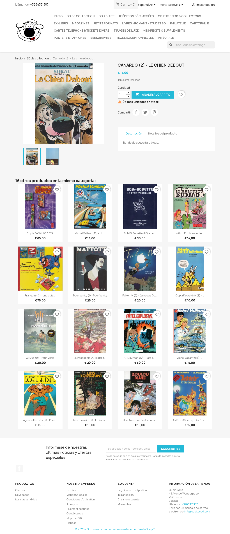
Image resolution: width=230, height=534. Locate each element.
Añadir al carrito (152, 94)
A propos (72, 504)
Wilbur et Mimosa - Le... (190, 233)
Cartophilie (199, 23)
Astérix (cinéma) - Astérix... (190, 420)
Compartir (136, 112)
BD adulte (107, 16)
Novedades (22, 494)
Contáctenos (74, 513)
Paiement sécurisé (77, 508)
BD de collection (81, 16)
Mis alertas (124, 504)
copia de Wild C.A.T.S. (40, 233)
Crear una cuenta (128, 499)
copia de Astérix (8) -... (190, 295)
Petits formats (105, 23)
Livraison (71, 490)
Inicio (58, 16)
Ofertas (20, 490)
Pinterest (154, 112)
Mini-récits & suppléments (164, 30)
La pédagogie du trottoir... (90, 357)
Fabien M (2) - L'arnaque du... (139, 295)
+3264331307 (39, 4)
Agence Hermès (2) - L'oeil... (40, 420)
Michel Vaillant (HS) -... (189, 357)
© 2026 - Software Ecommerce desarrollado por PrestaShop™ (115, 529)
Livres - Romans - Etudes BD (144, 23)
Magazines (80, 23)
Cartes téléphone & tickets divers (82, 30)
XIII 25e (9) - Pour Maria (40, 357)
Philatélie (178, 23)
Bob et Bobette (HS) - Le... (140, 233)
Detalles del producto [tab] (162, 133)
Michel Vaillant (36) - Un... (90, 233)
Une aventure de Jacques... (140, 420)
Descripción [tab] (134, 133)
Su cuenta (126, 484)
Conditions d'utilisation (80, 499)
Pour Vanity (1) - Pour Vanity (90, 295)
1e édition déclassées (136, 16)
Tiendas (71, 522)
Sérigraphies (100, 38)
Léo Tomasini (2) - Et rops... (90, 420)
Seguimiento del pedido (132, 490)
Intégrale (166, 38)
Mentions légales (77, 494)
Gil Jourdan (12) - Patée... (140, 357)
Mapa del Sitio (74, 518)
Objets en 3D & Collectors (179, 16)
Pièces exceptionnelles (135, 38)
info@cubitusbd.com (197, 511)
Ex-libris (61, 23)
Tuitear (145, 112)
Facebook (19, 468)
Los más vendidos (26, 499)
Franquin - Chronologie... (40, 295)
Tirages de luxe (126, 30)
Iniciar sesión (126, 494)
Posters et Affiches (70, 38)
